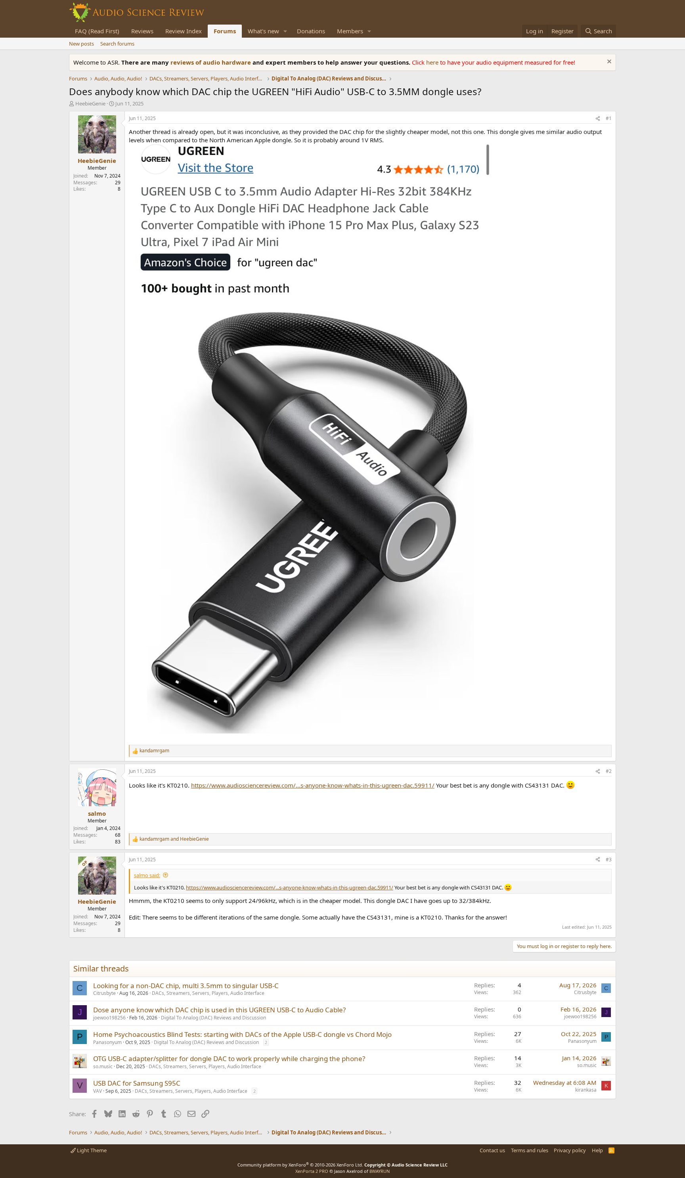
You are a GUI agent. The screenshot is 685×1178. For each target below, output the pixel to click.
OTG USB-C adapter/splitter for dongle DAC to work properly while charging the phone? (229, 1058)
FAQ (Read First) (97, 31)
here (433, 62)
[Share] (598, 118)
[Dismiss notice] (608, 62)
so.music (103, 1066)
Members (350, 31)
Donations (311, 31)
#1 (609, 118)
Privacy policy (570, 1150)
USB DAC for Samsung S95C (136, 1083)
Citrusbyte (104, 993)
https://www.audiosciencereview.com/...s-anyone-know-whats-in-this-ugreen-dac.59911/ (312, 785)
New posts (81, 43)
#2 (609, 771)
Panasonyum (107, 1042)
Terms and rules (529, 1150)
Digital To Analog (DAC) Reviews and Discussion (213, 1017)
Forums (225, 31)
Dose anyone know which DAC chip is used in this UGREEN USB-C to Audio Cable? (219, 1009)
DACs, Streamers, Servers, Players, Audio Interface (208, 993)
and (174, 839)
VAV (97, 1091)
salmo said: (147, 875)
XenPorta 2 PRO (311, 1171)
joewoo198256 (109, 1017)
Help (597, 1150)
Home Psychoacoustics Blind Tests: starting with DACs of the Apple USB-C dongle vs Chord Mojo (242, 1034)
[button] (285, 31)
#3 (609, 859)
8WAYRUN (379, 1171)
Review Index (183, 31)
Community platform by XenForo (300, 1165)
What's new (263, 31)
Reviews (142, 31)
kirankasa (586, 1089)
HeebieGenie (90, 103)
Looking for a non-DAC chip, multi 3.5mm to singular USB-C (186, 985)
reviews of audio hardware (211, 62)
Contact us (492, 1150)
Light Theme (91, 1150)
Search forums (117, 43)
